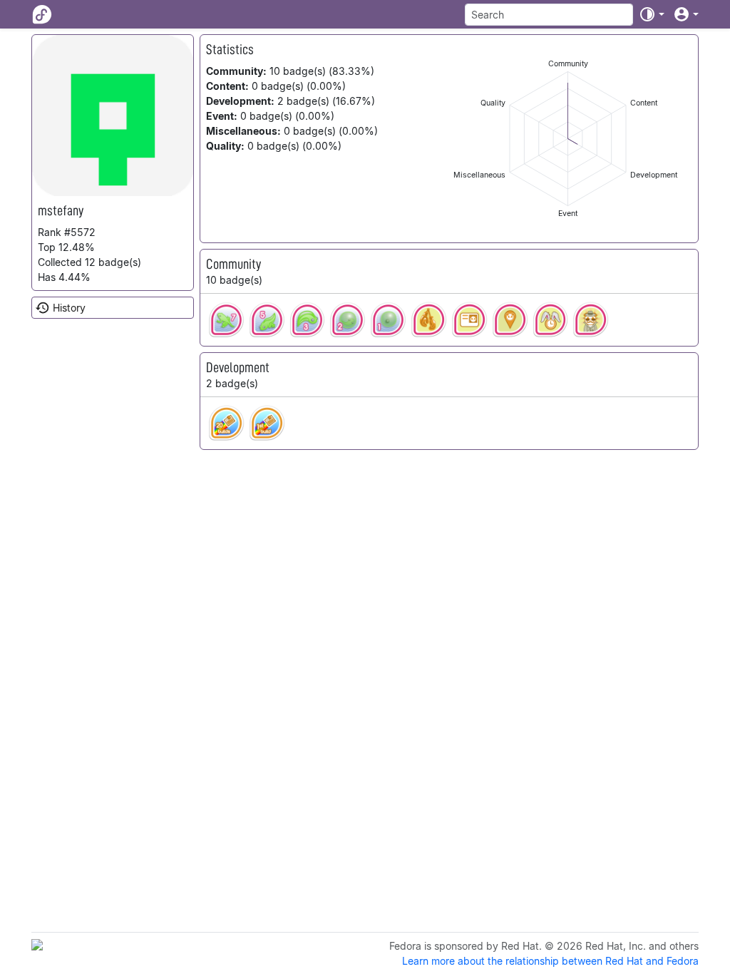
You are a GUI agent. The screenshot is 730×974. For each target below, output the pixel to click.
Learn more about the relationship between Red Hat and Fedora (550, 961)
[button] (651, 14)
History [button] (69, 308)
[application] (568, 139)
